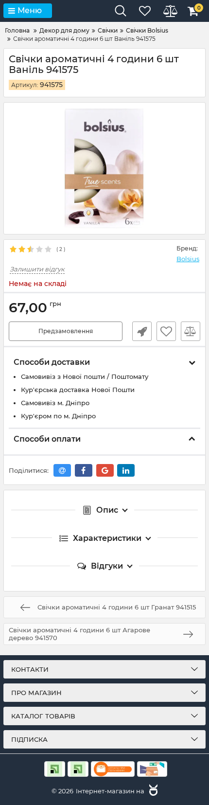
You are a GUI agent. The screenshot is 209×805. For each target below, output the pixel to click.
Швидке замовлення (142, 331)
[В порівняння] (190, 331)
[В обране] (166, 331)
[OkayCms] (152, 791)
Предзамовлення (65, 331)
